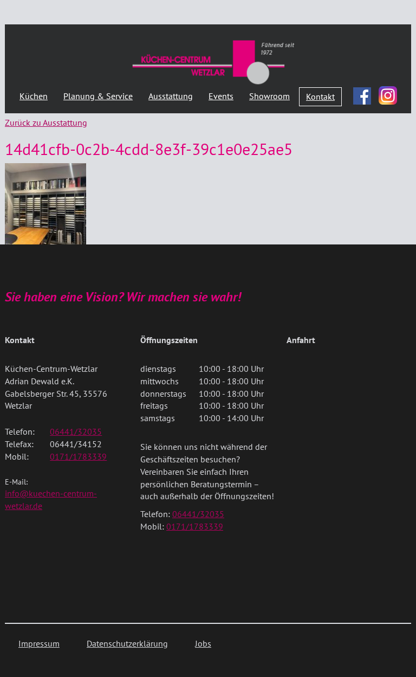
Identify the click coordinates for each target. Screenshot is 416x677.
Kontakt (320, 96)
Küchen (34, 96)
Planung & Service (98, 96)
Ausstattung (170, 96)
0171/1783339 (78, 456)
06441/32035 (76, 431)
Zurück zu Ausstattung (46, 122)
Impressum (39, 643)
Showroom (269, 96)
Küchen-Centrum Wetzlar (213, 61)
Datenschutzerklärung (127, 643)
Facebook (362, 93)
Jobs (203, 643)
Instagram (388, 95)
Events (221, 96)
